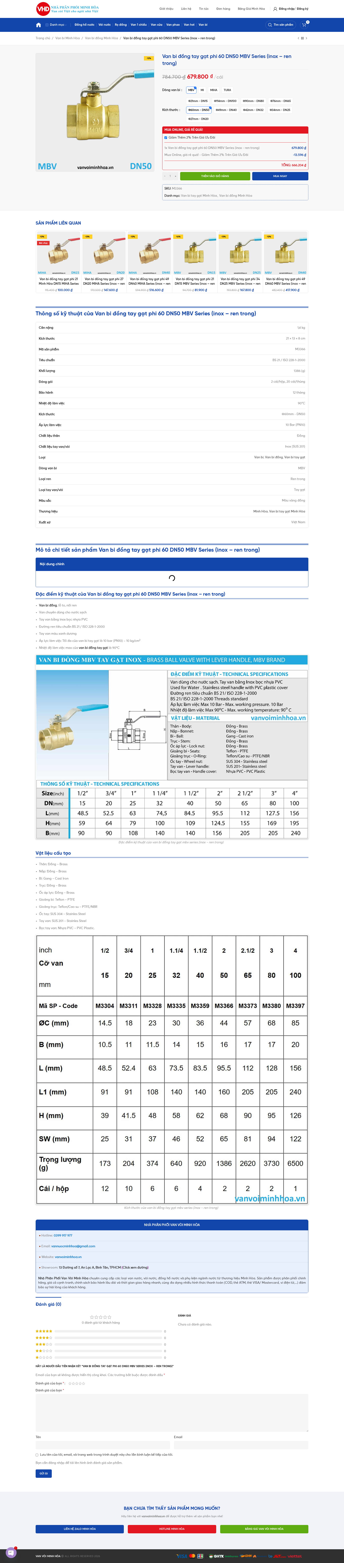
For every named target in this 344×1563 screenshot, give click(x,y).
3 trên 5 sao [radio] (76, 1383)
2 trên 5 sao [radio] (73, 1383)
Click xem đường (135, 1267)
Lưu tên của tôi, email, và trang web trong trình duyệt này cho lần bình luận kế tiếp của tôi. (106, 1454)
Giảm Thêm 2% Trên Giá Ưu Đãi (192, 137)
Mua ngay (280, 176)
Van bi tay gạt (294, 457)
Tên (38, 1437)
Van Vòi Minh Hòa (74, 1278)
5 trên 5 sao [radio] (83, 1383)
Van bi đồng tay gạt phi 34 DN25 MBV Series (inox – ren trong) (240, 284)
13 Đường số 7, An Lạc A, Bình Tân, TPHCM (90, 1267)
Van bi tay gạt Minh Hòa (199, 195)
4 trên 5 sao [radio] (80, 1383)
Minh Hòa (260, 511)
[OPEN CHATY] (11, 1552)
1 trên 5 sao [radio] (70, 1383)
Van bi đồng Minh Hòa (102, 38)
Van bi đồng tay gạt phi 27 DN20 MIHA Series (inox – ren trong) (104, 284)
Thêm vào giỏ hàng (215, 176)
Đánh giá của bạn (50, 1383)
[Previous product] (298, 38)
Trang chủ (43, 38)
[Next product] (306, 38)
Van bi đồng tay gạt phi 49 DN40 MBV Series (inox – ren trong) (285, 284)
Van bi (259, 457)
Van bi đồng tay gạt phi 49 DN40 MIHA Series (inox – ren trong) (149, 284)
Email (178, 1437)
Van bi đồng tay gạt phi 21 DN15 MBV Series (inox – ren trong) (195, 284)
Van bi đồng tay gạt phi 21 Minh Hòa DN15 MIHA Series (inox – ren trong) (59, 284)
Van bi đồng (274, 457)
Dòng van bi (171, 90)
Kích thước (170, 109)
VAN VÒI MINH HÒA (48, 1556)
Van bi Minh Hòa (68, 38)
